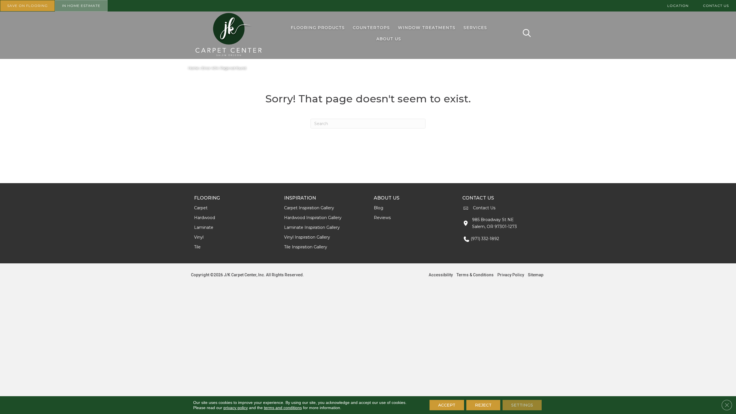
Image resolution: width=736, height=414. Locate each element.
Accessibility (441, 275)
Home (193, 68)
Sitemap (535, 275)
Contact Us (484, 207)
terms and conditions (283, 407)
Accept (446, 405)
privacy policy (235, 407)
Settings (522, 405)
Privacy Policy (510, 275)
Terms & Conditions (475, 275)
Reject (483, 405)
